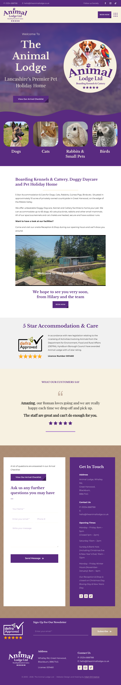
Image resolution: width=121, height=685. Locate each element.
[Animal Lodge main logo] (15, 9)
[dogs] (16, 122)
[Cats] (45, 122)
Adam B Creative (91, 677)
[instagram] (110, 3)
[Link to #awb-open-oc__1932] (115, 15)
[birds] (104, 122)
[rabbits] (75, 122)
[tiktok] (115, 3)
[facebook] (105, 3)
